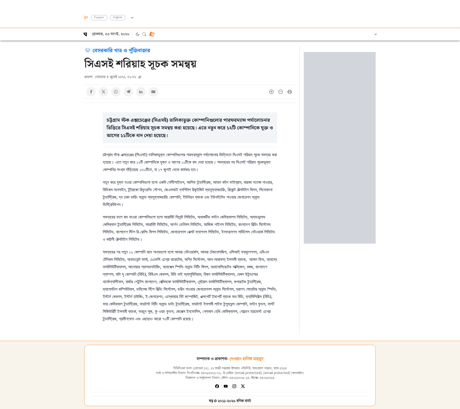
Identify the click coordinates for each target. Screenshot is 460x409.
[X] (243, 386)
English (117, 17)
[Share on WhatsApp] (116, 92)
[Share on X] (103, 92)
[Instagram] (234, 386)
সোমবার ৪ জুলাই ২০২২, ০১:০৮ (110, 77)
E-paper (99, 17)
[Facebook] (217, 386)
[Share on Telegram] (128, 92)
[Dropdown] (132, 17)
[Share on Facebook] (91, 92)
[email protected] (248, 373)
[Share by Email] (153, 92)
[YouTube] (226, 386)
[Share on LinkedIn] (141, 92)
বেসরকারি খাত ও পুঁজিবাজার (121, 50)
